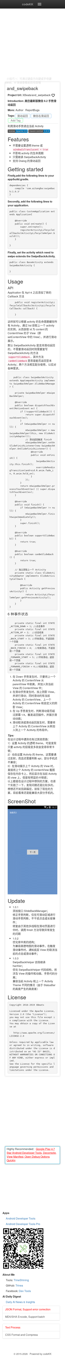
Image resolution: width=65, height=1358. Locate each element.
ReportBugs (32, 110)
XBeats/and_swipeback (36, 95)
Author (19, 110)
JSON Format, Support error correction (27, 1309)
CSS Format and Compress (21, 1335)
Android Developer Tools (20, 1218)
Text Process (12, 1327)
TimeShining (21, 1280)
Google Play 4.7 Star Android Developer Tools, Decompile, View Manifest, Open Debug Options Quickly (31, 1154)
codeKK (27, 4)
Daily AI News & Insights (20, 1302)
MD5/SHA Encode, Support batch (25, 1317)
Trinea (19, 1285)
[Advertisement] (32, 44)
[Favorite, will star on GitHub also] (53, 95)
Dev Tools (25, 1291)
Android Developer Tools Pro (23, 1224)
